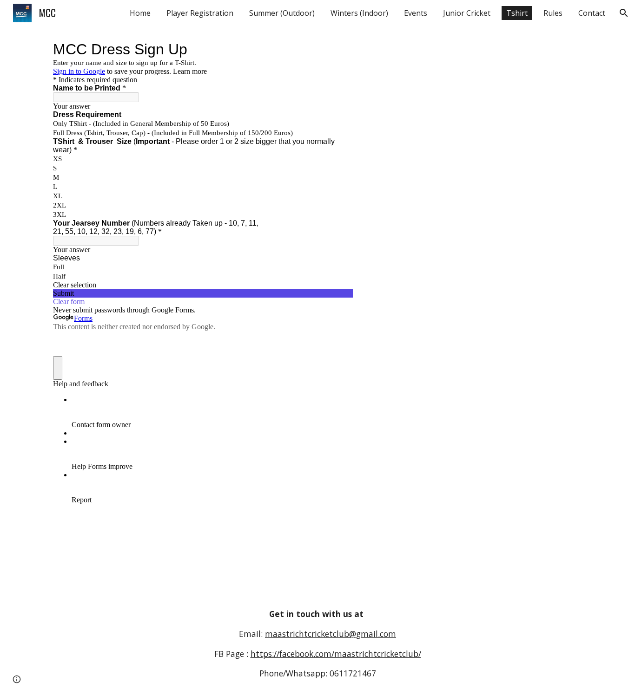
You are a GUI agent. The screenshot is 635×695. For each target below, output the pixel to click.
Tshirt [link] (517, 13)
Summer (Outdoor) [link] (282, 13)
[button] (624, 13)
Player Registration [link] (199, 13)
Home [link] (140, 13)
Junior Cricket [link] (466, 13)
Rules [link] (552, 13)
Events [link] (415, 13)
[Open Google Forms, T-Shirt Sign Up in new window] (339, 49)
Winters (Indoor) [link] (359, 13)
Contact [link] (591, 13)
